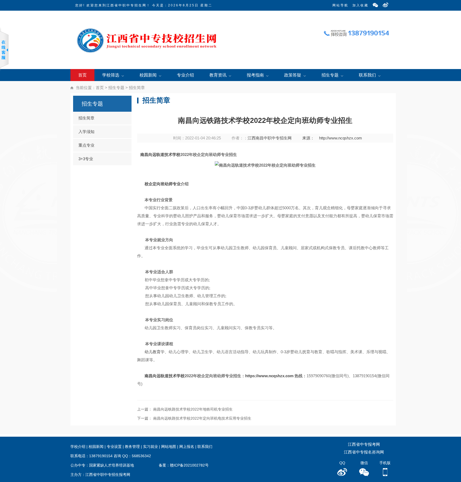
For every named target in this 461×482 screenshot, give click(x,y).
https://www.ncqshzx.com (269, 375)
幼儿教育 (153, 352)
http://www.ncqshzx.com (340, 138)
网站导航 (340, 5)
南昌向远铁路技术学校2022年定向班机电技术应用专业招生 (202, 418)
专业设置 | (116, 446)
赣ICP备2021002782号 (189, 465)
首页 (82, 75)
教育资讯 (217, 75)
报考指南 (255, 75)
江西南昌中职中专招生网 (270, 138)
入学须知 (86, 131)
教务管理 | (134, 446)
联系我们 (367, 75)
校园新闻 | (98, 446)
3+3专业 (85, 158)
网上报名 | (188, 446)
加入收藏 (360, 5)
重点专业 (86, 145)
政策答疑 (292, 75)
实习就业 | (152, 446)
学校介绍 (77, 446)
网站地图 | (170, 446)
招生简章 (137, 87)
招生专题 (330, 75)
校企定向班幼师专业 (163, 184)
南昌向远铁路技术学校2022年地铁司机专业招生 (193, 409)
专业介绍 (185, 75)
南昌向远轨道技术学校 (160, 154)
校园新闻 (148, 75)
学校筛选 (110, 75)
